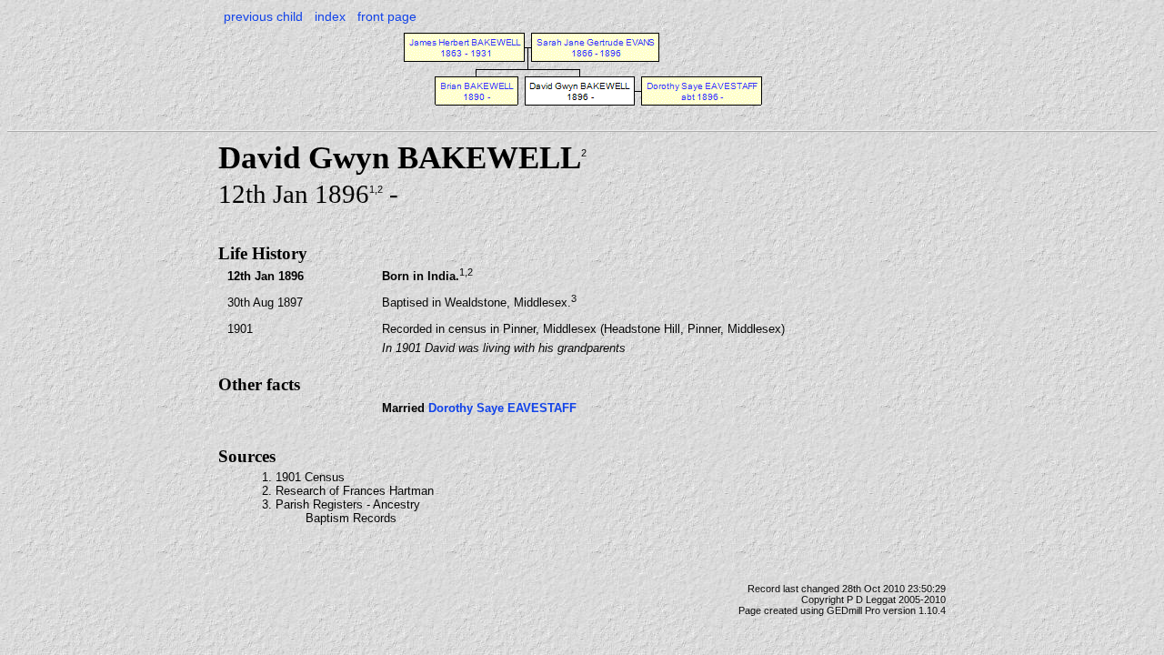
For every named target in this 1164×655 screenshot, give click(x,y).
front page (386, 16)
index (330, 16)
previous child (263, 16)
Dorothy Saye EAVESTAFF (502, 408)
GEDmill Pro (853, 610)
